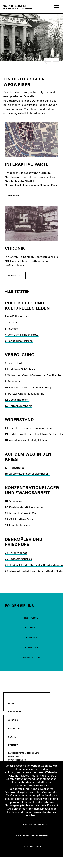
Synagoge (12, 381)
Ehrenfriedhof (16, 552)
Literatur (14, 728)
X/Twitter (31, 647)
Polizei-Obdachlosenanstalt (24, 393)
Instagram (31, 617)
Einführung (15, 712)
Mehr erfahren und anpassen (31, 825)
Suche (12, 737)
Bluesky (31, 637)
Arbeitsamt (14, 501)
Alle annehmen (32, 846)
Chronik (13, 720)
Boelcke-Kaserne (18, 525)
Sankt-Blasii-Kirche (19, 340)
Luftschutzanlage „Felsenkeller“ (27, 473)
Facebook (31, 627)
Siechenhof (13, 363)
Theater (11, 322)
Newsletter (31, 657)
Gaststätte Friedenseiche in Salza (28, 428)
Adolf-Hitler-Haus (17, 316)
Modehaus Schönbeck (20, 369)
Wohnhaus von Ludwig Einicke (26, 440)
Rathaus (11, 328)
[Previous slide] (47, 61)
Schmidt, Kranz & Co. (20, 513)
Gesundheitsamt (17, 399)
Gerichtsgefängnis (18, 405)
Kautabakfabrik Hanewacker (25, 507)
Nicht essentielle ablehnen (32, 835)
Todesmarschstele (18, 559)
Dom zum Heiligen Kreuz (22, 334)
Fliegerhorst (14, 467)
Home (11, 703)
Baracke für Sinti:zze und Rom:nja (28, 387)
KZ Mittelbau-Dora (19, 519)
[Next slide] (55, 61)
